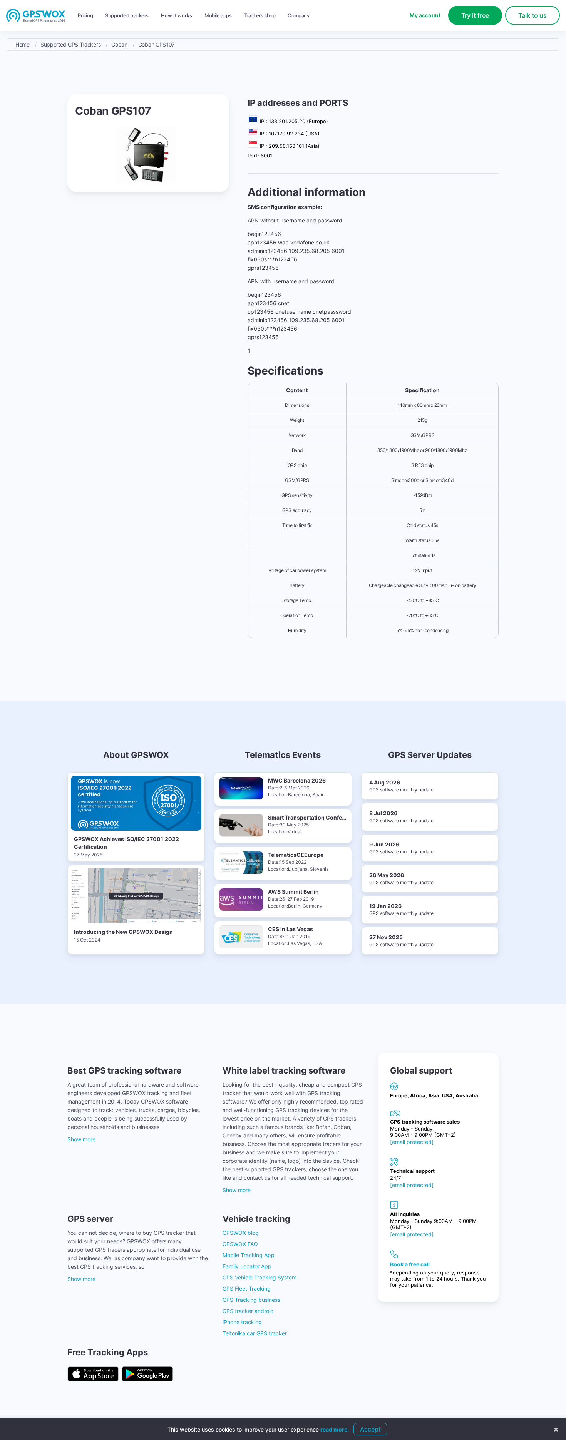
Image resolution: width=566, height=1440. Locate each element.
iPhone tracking (242, 1322)
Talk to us (532, 15)
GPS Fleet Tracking (247, 1288)
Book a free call (410, 1264)
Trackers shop (260, 15)
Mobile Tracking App (249, 1255)
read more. (334, 1429)
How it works (176, 15)
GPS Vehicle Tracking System (259, 1277)
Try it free (475, 15)
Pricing (85, 15)
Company (298, 15)
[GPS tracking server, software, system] (35, 15)
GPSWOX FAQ (240, 1244)
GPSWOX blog (241, 1232)
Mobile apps (218, 15)
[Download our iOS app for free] (93, 1374)
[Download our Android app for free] (147, 1374)
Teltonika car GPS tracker (255, 1333)
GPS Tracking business (251, 1299)
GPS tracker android (248, 1311)
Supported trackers (127, 15)
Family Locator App (247, 1266)
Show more (81, 1139)
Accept (370, 1429)
